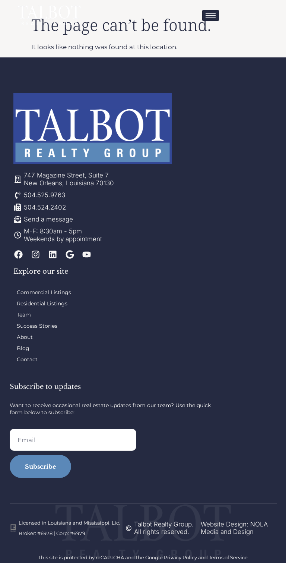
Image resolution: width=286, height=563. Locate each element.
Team (24, 315)
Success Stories (37, 326)
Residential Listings (42, 303)
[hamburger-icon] (210, 15)
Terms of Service (228, 557)
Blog (23, 348)
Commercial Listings (44, 292)
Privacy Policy (180, 557)
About (25, 337)
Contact (27, 359)
